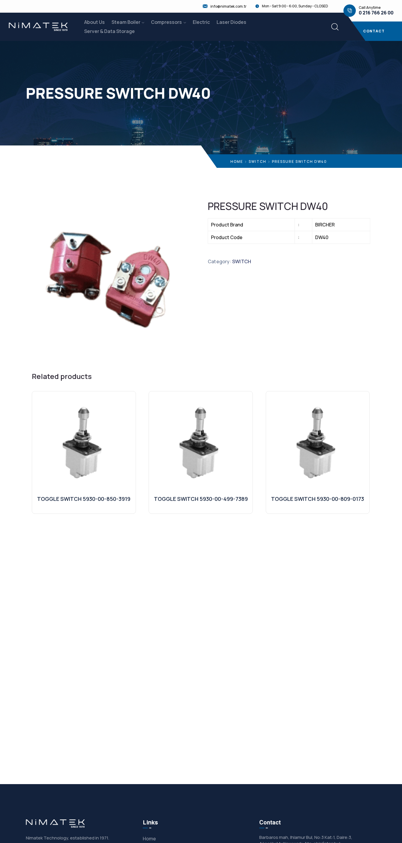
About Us (94, 22)
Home (236, 161)
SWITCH (257, 161)
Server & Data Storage (109, 31)
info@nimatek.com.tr (228, 6)
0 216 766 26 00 (376, 13)
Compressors (166, 22)
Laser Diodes (231, 22)
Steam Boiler (126, 22)
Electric (201, 22)
